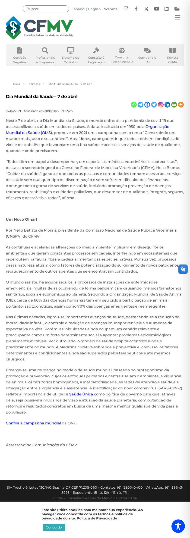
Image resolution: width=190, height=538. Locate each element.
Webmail (111, 9)
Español (78, 9)
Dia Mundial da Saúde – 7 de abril (42, 96)
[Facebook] (147, 105)
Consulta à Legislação (96, 60)
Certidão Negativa (20, 60)
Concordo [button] (54, 527)
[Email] (174, 105)
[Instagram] (161, 105)
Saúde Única (81, 394)
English (94, 9)
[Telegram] (140, 105)
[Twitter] (154, 105)
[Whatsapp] (134, 105)
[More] (181, 105)
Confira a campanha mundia (33, 423)
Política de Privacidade (97, 518)
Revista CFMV (172, 60)
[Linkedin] (167, 105)
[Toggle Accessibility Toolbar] (178, 526)
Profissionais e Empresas (45, 60)
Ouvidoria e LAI (147, 60)
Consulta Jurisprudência (121, 59)
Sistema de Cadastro (70, 60)
